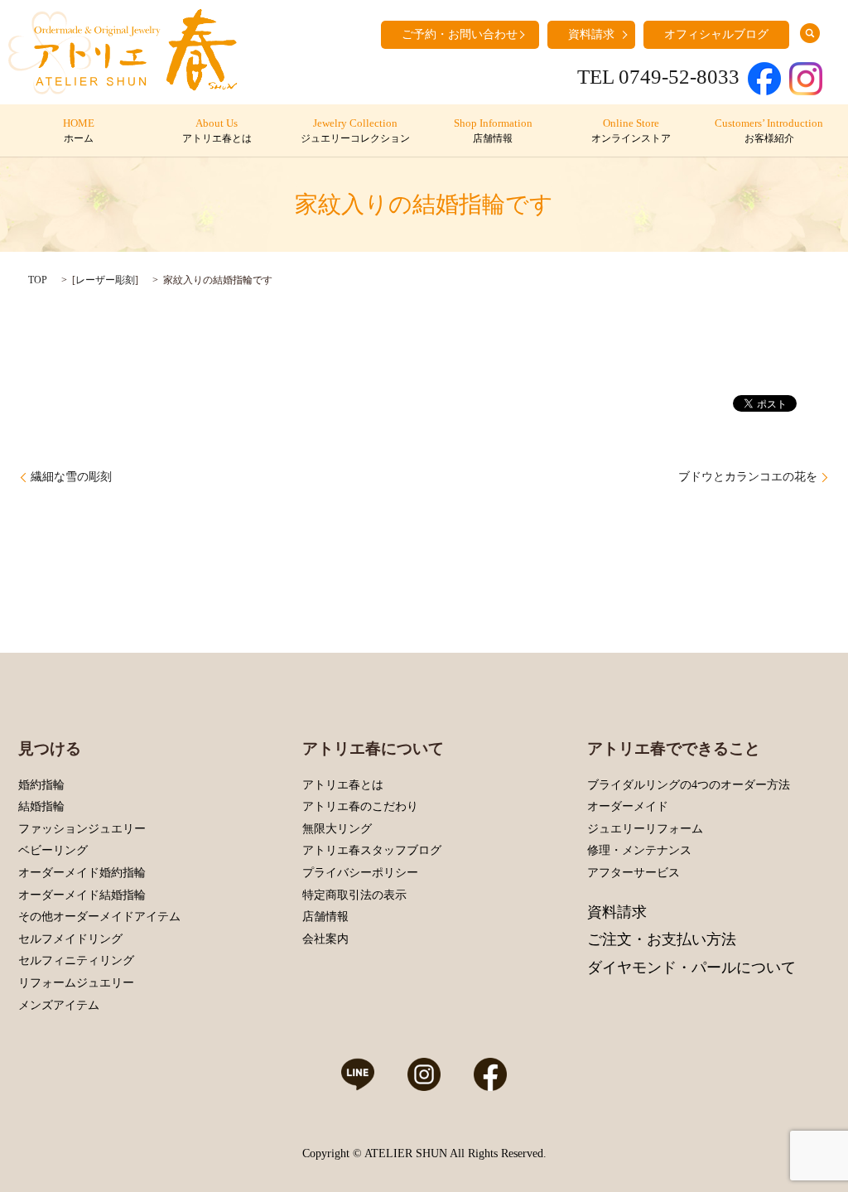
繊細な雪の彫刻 (71, 477)
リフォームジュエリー (76, 983)
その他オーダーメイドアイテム (99, 916)
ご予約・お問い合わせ (460, 34)
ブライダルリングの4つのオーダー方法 (688, 785)
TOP (37, 280)
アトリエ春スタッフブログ (371, 850)
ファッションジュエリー (82, 829)
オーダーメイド (627, 806)
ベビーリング (53, 850)
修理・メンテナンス (639, 850)
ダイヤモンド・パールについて (691, 967)
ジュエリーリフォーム (645, 829)
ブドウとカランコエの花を (747, 477)
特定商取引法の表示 (354, 895)
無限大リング (337, 829)
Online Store (631, 131)
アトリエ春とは (342, 785)
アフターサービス (633, 872)
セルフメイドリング (70, 939)
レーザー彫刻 (105, 280)
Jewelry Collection (355, 131)
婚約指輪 (41, 785)
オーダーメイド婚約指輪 (82, 872)
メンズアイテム (58, 1005)
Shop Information (493, 131)
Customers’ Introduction (769, 131)
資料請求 (591, 34)
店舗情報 (325, 916)
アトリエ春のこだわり (360, 806)
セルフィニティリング (76, 960)
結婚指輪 (41, 806)
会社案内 (325, 939)
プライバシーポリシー (360, 872)
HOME (78, 131)
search (809, 33)
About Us (217, 131)
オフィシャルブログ (716, 34)
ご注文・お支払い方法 (661, 939)
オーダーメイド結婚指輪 (82, 895)
